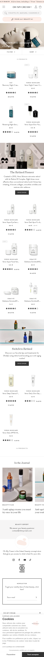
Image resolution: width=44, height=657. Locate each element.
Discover (22, 193)
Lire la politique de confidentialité (13, 647)
